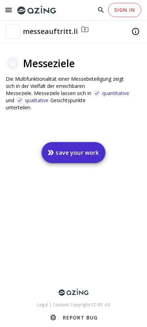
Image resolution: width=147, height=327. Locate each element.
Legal (43, 305)
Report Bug (73, 317)
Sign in (124, 9)
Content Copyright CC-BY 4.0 (81, 305)
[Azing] (36, 10)
